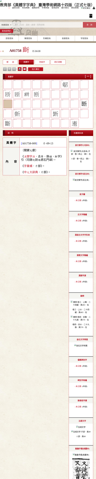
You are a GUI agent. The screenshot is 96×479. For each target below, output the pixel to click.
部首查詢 (9, 38)
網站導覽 (75, 8)
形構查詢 (47, 38)
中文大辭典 (31, 172)
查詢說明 (5, 31)
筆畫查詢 (28, 38)
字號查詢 (84, 38)
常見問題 (26, 8)
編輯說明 (35, 8)
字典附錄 (45, 8)
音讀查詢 (65, 38)
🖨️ (19, 69)
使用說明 (55, 8)
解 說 (10, 62)
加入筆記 (35, 69)
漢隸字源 (29, 156)
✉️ (24, 69)
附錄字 (42, 62)
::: (9, 8)
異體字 (26, 62)
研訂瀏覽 (58, 62)
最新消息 (16, 8)
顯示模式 (65, 8)
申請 (85, 200)
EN (91, 15)
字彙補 (28, 166)
